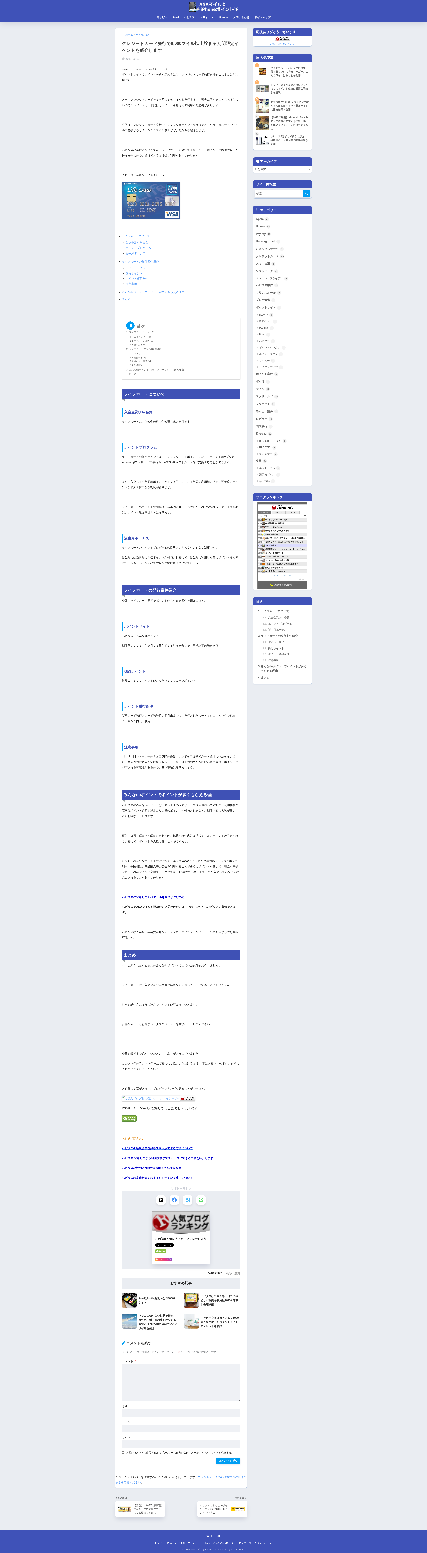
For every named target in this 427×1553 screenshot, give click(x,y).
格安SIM (263, 433)
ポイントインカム (272, 347)
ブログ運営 (265, 300)
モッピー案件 (266, 411)
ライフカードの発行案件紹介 (140, 261)
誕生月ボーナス (135, 253)
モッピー (162, 17)
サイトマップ (263, 17)
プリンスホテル (268, 292)
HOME (215, 1536)
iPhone (223, 17)
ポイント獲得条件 (137, 278)
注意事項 (131, 283)
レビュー (264, 418)
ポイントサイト (135, 268)
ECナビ (265, 314)
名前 (125, 1406)
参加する (303, 579)
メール (126, 1422)
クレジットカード (270, 256)
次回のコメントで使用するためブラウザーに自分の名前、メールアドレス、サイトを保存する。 (180, 1452)
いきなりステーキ (269, 248)
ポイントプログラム (138, 248)
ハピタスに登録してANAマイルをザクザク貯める (153, 897)
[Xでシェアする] (161, 1200)
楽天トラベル (269, 468)
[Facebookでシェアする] (174, 1200)
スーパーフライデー (273, 278)
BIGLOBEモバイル (272, 441)
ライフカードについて (136, 236)
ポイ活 (262, 381)
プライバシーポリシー (261, 1543)
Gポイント (267, 321)
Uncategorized (267, 241)
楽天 (261, 460)
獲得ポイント (134, 273)
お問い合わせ (241, 17)
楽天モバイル (269, 474)
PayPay (263, 234)
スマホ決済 (265, 263)
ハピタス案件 (232, 1273)
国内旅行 (263, 426)
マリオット (207, 17)
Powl (176, 17)
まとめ (126, 299)
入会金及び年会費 (137, 242)
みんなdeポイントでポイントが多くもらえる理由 (153, 292)
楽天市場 (266, 481)
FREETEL (267, 447)
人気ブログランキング (282, 43)
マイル (262, 389)
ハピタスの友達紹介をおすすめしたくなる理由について (157, 1177)
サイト (126, 1437)
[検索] (306, 193)
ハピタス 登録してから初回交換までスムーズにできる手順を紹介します (168, 1158)
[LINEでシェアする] (201, 1200)
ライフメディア (270, 367)
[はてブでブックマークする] (187, 1200)
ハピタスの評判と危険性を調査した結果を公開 (151, 1168)
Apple (262, 219)
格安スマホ (268, 454)
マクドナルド (267, 396)
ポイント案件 (267, 374)
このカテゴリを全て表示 (282, 575)
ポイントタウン (270, 354)
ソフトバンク (266, 271)
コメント (129, 1361)
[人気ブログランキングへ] (187, 1098)
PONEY (265, 327)
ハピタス (189, 17)
